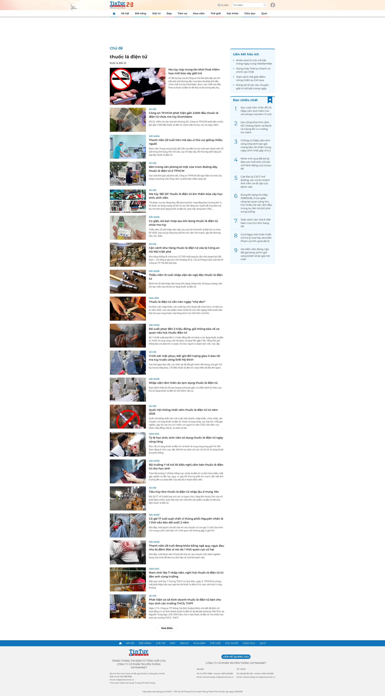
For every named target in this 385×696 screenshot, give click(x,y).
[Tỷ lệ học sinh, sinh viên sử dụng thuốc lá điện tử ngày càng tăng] (128, 444)
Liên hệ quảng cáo (236, 656)
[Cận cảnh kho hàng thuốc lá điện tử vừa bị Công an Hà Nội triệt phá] (128, 255)
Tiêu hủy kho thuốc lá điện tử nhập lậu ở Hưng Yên (184, 491)
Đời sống (140, 13)
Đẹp (169, 13)
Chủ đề (116, 48)
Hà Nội (200, 669)
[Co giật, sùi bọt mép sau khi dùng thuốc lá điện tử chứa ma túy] (128, 228)
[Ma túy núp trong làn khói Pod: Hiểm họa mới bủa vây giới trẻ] (137, 86)
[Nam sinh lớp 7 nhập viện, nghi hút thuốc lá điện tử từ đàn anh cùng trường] (128, 579)
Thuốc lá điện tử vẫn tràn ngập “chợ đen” (177, 302)
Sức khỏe (232, 13)
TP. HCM (241, 669)
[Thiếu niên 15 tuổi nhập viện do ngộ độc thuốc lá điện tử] (128, 282)
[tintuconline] (114, 13)
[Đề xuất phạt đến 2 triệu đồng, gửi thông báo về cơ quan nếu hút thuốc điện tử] (128, 336)
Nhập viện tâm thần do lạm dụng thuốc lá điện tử (183, 383)
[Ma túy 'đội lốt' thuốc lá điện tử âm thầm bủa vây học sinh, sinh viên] (128, 201)
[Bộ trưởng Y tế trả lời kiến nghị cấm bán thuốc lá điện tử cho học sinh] (128, 471)
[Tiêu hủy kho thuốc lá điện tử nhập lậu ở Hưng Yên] (128, 498)
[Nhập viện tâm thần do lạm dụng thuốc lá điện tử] (128, 390)
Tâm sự (182, 13)
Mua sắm (199, 13)
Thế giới (216, 13)
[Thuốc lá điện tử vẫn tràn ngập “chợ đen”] (128, 309)
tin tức (253, 60)
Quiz (264, 13)
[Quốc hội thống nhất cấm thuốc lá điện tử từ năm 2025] (128, 417)
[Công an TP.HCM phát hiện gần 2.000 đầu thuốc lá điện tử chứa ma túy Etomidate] (128, 120)
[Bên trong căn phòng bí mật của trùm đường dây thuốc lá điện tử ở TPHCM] (128, 174)
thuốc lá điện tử (128, 57)
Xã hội (125, 13)
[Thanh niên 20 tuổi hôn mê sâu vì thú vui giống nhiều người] (128, 147)
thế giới (253, 76)
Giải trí (156, 13)
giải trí (239, 88)
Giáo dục (249, 13)
